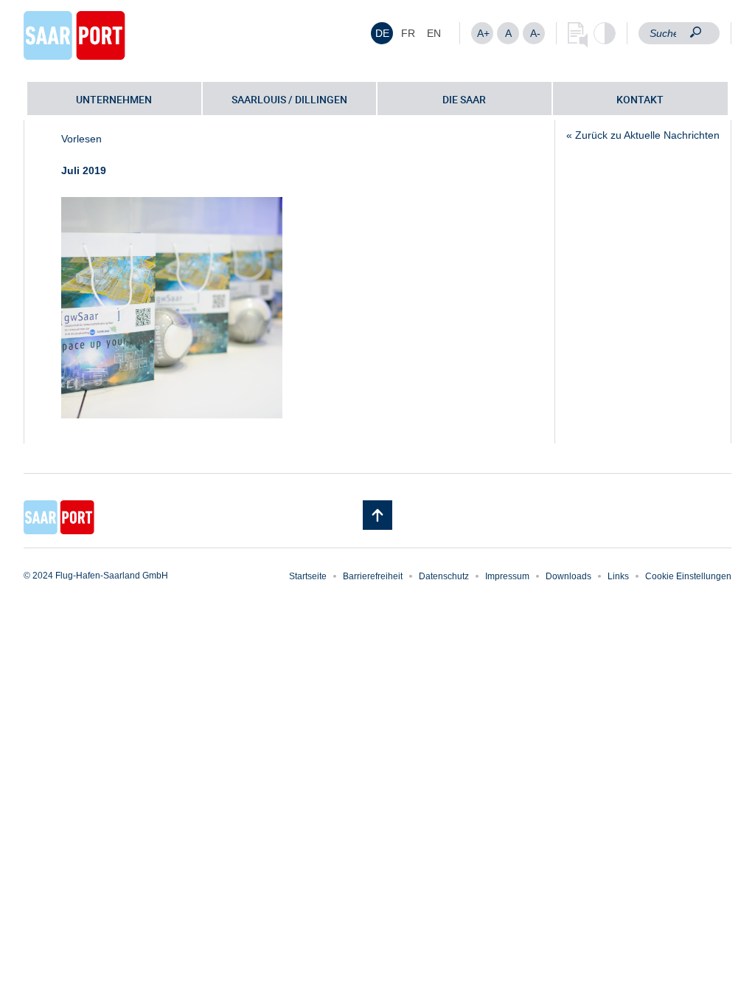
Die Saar (464, 99)
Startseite (308, 576)
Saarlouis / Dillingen (289, 99)
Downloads (568, 576)
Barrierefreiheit (373, 576)
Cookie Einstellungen (688, 576)
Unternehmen (114, 99)
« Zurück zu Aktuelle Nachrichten (643, 135)
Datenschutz (444, 576)
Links (618, 576)
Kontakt (640, 99)
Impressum (507, 576)
